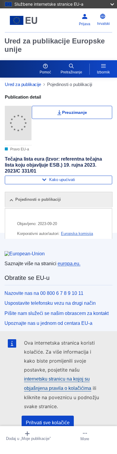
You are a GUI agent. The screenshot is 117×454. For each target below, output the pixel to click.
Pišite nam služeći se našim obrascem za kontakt (56, 313)
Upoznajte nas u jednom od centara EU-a (48, 323)
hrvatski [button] (103, 24)
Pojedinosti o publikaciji (38, 199)
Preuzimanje (74, 112)
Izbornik (103, 72)
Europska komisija (77, 233)
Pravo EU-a (19, 149)
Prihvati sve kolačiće (48, 422)
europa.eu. (69, 263)
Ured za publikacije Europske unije (54, 45)
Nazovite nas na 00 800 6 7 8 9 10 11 (43, 293)
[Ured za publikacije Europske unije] (24, 20)
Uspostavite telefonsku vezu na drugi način (50, 303)
